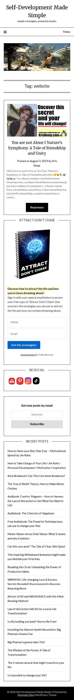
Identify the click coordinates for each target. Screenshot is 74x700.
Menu (66, 31)
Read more (37, 207)
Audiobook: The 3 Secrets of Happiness (31, 513)
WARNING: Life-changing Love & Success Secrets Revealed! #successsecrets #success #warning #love (34, 584)
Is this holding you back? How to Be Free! (32, 621)
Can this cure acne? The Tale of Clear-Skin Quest (36, 546)
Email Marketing (28, 355)
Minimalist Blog (26, 694)
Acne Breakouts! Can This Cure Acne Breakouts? (36, 475)
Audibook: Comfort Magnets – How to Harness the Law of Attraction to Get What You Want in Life (35, 501)
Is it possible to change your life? (27, 675)
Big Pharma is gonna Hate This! (26, 642)
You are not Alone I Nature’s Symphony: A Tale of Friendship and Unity (37, 148)
